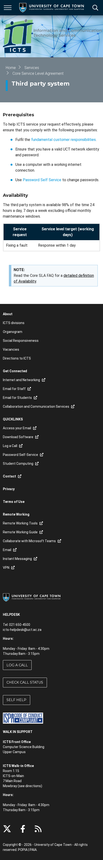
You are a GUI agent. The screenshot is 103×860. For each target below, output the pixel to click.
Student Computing (18, 463)
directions (33, 786)
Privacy (9, 489)
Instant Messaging (17, 559)
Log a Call (17, 665)
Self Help (16, 700)
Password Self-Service (20, 455)
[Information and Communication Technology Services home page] (53, 36)
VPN (6, 567)
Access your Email (17, 428)
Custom (38, 829)
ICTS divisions (13, 323)
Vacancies (11, 349)
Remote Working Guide (20, 532)
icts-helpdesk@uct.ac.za (22, 630)
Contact (9, 476)
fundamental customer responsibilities (63, 139)
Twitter (7, 829)
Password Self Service (42, 180)
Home (11, 67)
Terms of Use (13, 502)
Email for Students (17, 398)
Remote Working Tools (20, 523)
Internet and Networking (21, 380)
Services (31, 67)
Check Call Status (24, 682)
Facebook (22, 829)
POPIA (23, 850)
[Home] (31, 597)
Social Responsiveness (21, 341)
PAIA (33, 850)
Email (7, 550)
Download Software (18, 437)
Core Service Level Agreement (37, 73)
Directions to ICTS (17, 358)
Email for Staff (14, 389)
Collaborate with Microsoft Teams (29, 541)
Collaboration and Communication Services (36, 406)
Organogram (12, 332)
